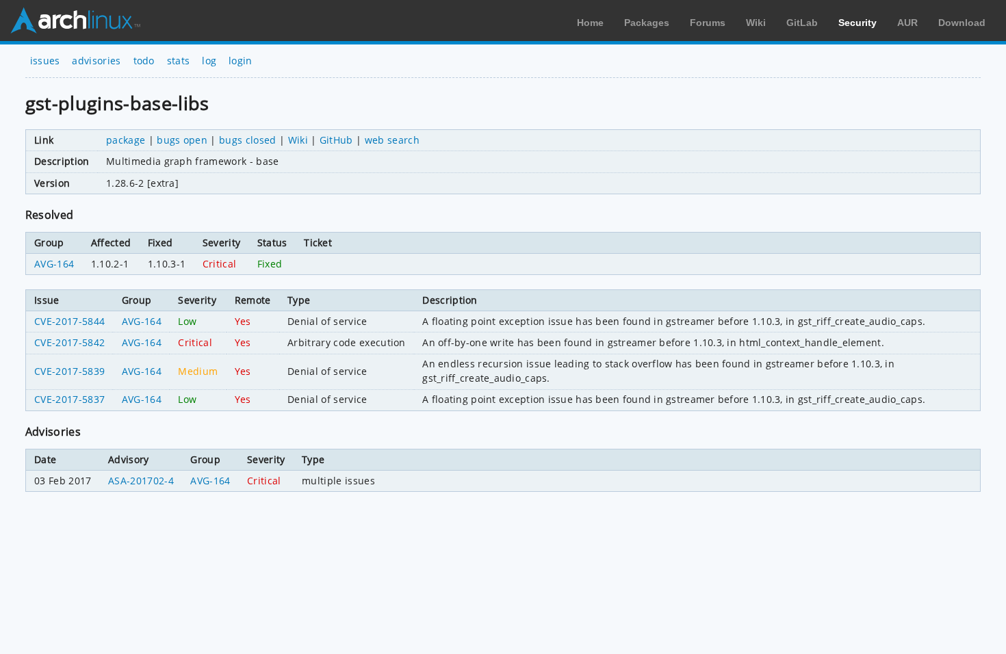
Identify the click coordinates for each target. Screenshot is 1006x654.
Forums (707, 22)
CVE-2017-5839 (69, 371)
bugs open (182, 139)
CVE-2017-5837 (69, 399)
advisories (96, 60)
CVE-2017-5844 (69, 321)
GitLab (802, 22)
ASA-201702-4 (141, 480)
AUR (907, 22)
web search (392, 139)
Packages (646, 22)
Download (961, 22)
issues (45, 60)
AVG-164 (54, 263)
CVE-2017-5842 (69, 342)
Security (857, 22)
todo (144, 60)
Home (590, 22)
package (125, 139)
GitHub (336, 139)
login (241, 60)
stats (178, 60)
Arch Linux (75, 20)
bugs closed (247, 139)
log (209, 60)
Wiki (756, 22)
